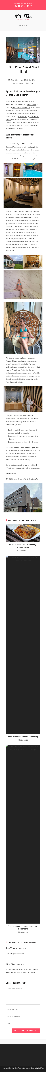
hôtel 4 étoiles (31, 104)
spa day (27, 465)
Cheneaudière (22, 116)
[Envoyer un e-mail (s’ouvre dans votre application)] (30, 6)
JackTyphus (11, 948)
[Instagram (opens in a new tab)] (24, 6)
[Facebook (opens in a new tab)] (19, 6)
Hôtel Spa (29, 83)
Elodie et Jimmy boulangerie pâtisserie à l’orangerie (23, 927)
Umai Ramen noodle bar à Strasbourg (23, 737)
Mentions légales (35, 1068)
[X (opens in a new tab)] (15, 6)
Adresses (19, 83)
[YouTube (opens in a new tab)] (27, 6)
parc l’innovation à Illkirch (21, 107)
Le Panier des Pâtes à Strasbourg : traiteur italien (23, 545)
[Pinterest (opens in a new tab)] (22, 6)
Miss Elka (14, 80)
